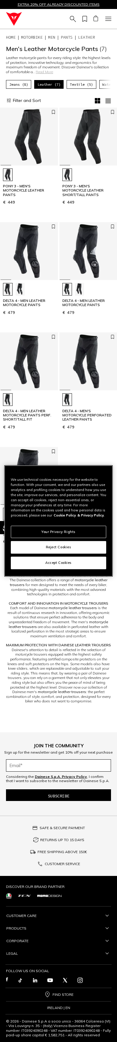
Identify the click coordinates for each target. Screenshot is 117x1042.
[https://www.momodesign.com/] (49, 896)
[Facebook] (7, 980)
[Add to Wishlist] (53, 112)
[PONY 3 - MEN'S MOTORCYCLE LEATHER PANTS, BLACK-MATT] (8, 174)
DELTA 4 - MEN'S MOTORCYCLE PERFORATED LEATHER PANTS (87, 415)
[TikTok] (20, 980)
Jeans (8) (18, 84)
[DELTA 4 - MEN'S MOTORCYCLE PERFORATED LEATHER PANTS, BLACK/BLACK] (67, 399)
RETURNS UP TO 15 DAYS (62, 840)
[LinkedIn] (35, 980)
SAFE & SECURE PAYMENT (62, 828)
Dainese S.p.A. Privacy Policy (61, 776)
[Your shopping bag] (95, 18)
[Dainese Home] (14, 19)
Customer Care (21, 915)
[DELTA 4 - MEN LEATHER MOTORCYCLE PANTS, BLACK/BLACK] (8, 289)
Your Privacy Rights (58, 531)
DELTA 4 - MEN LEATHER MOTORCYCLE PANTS (24, 303)
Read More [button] (44, 72)
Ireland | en (58, 1008)
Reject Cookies (58, 547)
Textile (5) (81, 84)
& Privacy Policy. (90, 515)
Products (16, 928)
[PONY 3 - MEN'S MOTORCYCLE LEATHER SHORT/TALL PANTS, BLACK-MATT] (67, 174)
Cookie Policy (65, 515)
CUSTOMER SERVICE (62, 864)
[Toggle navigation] (107, 18)
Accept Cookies (58, 563)
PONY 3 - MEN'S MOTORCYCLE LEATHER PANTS (23, 190)
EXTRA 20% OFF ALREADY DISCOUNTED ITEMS (59, 4)
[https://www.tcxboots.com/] (24, 896)
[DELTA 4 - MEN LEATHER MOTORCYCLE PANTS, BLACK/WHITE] (20, 289)
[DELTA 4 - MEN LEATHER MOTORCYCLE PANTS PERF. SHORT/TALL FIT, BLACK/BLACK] (8, 399)
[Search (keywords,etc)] (72, 18)
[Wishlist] (83, 18)
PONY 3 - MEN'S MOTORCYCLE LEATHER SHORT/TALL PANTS (83, 190)
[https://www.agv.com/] (9, 896)
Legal (12, 953)
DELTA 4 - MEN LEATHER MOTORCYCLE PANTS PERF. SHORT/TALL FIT (27, 415)
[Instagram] (80, 980)
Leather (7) (49, 84)
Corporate (17, 941)
